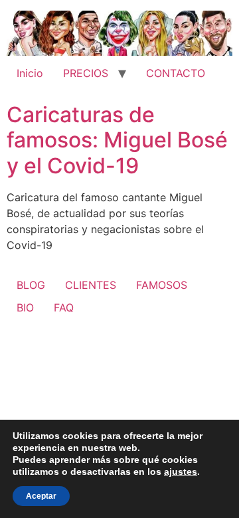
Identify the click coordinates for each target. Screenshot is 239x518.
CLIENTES (90, 285)
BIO (25, 307)
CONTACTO (175, 73)
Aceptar (41, 496)
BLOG (31, 285)
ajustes (180, 471)
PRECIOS (85, 73)
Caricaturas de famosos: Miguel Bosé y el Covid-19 (117, 140)
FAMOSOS (161, 285)
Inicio (30, 73)
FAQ (64, 307)
